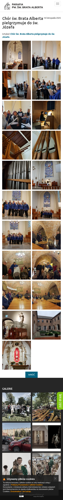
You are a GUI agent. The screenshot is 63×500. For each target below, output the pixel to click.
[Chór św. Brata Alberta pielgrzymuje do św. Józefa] (16, 55)
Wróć (31, 374)
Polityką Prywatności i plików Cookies (27, 485)
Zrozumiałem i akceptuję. (20, 491)
